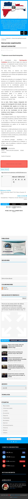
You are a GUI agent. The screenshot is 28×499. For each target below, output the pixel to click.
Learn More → (12, 488)
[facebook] (11, 441)
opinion (5, 423)
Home (2, 38)
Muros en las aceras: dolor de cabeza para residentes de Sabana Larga (16, 346)
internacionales (7, 408)
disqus (14, 204)
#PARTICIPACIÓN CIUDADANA (12, 150)
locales (5, 410)
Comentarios (23, 341)
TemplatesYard (15, 495)
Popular (14, 340)
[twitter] (14, 441)
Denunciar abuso (7, 278)
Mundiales (6, 420)
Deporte (5, 415)
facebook (22, 204)
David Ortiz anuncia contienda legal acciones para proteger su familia (16, 375)
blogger (5, 204)
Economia (6, 413)
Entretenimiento (8, 425)
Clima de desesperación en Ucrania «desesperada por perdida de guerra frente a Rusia (17, 359)
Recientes (5, 340)
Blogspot (14, 497)
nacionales (6, 405)
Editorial (5, 287)
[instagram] (16, 441)
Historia (5, 427)
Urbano (5, 432)
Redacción (5, 289)
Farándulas (6, 418)
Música (5, 430)
